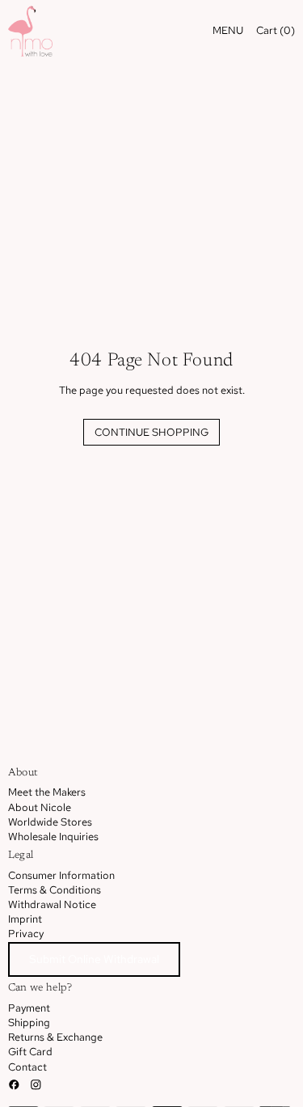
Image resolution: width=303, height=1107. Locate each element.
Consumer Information (61, 875)
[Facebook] (14, 1085)
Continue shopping (151, 432)
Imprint (25, 919)
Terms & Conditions (54, 890)
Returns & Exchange (55, 1037)
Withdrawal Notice (52, 904)
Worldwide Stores (50, 822)
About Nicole (39, 807)
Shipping (29, 1022)
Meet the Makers (47, 792)
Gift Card (30, 1051)
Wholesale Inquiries (53, 836)
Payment (29, 1008)
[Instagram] (36, 1085)
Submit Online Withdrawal (94, 959)
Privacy (26, 933)
